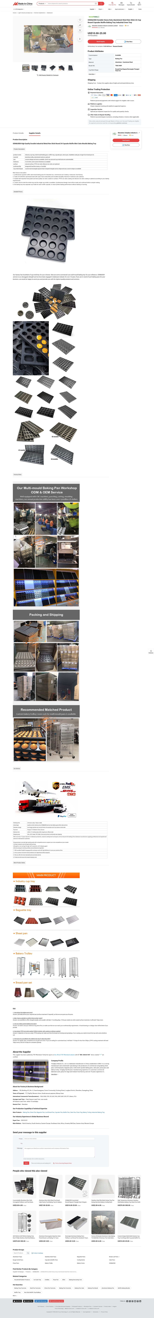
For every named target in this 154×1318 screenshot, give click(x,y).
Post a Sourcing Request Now (62, 1163)
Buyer (100, 9)
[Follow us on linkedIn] (140, 1301)
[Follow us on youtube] (135, 1301)
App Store (17, 1301)
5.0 (120, 135)
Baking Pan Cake (79, 1288)
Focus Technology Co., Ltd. (64, 1312)
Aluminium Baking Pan (108, 1288)
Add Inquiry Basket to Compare (48, 75)
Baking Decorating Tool (75, 1280)
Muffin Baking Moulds (124, 1288)
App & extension (119, 9)
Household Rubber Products (22, 1280)
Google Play (28, 1301)
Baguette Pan (41, 1112)
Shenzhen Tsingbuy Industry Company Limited (105, 25)
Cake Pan (73, 1112)
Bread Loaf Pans (113, 1257)
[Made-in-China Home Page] (22, 4)
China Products (49, 1306)
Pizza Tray (79, 1112)
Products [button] (41, 4)
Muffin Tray (17, 1292)
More (14, 1295)
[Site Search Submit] (101, 3)
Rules (140, 9)
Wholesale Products (77, 1306)
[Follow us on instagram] (132, 1301)
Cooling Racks (81, 1260)
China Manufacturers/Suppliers (62, 1306)
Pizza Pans (16, 1263)
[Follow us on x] (130, 1301)
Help (109, 9)
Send (26, 1163)
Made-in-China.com (69, 1308)
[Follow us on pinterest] (138, 1301)
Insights (114, 1306)
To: (22, 1143)
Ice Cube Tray (37, 1280)
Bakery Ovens (81, 1263)
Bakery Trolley (87, 1112)
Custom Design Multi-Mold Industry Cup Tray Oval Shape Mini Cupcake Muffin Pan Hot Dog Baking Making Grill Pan (129, 1238)
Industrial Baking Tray (98, 1112)
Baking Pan (26, 1112)
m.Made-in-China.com (81, 1308)
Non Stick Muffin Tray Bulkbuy (32, 1292)
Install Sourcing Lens (57, 1301)
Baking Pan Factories (65, 1288)
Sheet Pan (33, 1112)
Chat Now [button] (129, 41)
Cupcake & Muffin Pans (51, 1260)
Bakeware (50, 13)
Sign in (139, 5)
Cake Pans (112, 1260)
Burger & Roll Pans (18, 1260)
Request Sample (117, 46)
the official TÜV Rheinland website (64, 1055)
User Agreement (87, 1312)
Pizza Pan (56, 1280)
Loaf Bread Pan (49, 1112)
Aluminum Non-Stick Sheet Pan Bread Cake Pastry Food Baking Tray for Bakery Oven (50, 1202)
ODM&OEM (112, 1263)
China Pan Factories (49, 1288)
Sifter (63, 1280)
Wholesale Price (87, 1306)
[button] (96, 3)
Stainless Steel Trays (50, 1257)
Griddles (47, 1280)
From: (21, 1139)
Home (14, 13)
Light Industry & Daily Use (25, 13)
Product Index (107, 1306)
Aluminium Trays (17, 1257)
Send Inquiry (101, 41)
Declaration (95, 1312)
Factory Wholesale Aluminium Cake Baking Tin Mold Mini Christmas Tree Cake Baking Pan (103, 1238)
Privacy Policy (104, 1312)
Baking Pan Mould (93, 1288)
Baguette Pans (81, 1257)
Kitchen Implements (39, 13)
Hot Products (41, 1306)
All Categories (19, 9)
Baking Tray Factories (20, 1288)
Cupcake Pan (59, 1112)
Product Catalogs (38, 1253)
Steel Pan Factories (35, 1288)
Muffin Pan (66, 1112)
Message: (20, 1148)
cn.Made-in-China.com (93, 1308)
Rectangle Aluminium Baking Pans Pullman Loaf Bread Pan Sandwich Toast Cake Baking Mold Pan (76, 1238)
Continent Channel (97, 1306)
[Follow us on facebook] (127, 1301)
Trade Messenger (41, 1301)
